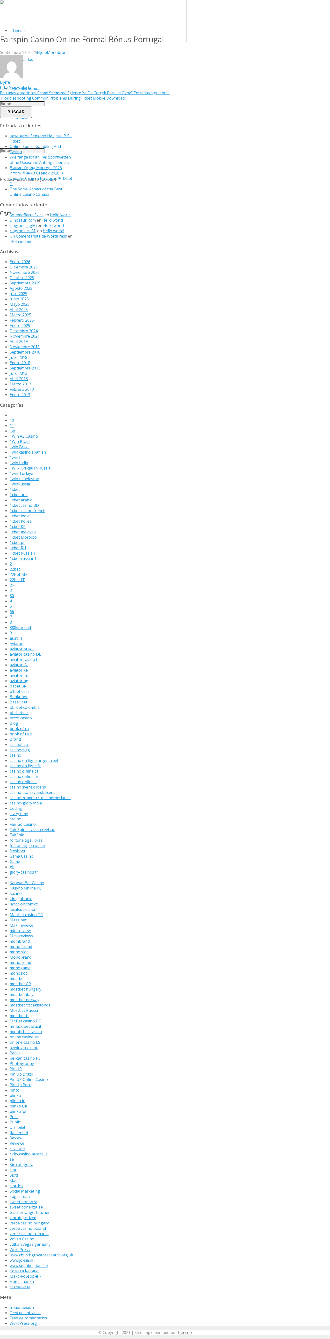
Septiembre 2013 (25, 368)
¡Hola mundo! (21, 241)
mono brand (21, 946)
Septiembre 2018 (25, 352)
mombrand (20, 941)
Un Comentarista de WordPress (38, 236)
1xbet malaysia (23, 532)
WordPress (20, 1249)
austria (16, 638)
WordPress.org (23, 1323)
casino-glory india (26, 803)
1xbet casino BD (24, 505)
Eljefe (42, 52)
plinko (15, 1095)
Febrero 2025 (22, 320)
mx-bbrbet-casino (26, 1031)
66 (12, 611)
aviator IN (19, 664)
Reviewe (17, 1143)
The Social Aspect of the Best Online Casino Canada (36, 191)
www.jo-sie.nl (21, 1260)
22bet (15, 569)
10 (12, 420)
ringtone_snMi (23, 230)
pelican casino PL (25, 1058)
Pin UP (16, 1068)
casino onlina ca (24, 771)
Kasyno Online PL (25, 888)
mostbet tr (19, 1015)
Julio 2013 (18, 373)
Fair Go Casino (23, 824)
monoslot (18, 973)
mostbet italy (21, 994)
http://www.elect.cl (16, 87)
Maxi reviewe (21, 925)
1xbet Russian (22, 553)
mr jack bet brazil (25, 1026)
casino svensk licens (28, 787)
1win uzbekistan (24, 478)
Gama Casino (21, 856)
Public (15, 1122)
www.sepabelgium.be (29, 1265)
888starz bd (20, 627)
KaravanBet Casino (27, 882)
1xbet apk (19, 494)
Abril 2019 (19, 341)
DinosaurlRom (23, 220)
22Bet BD (18, 574)
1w (12, 431)
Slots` (15, 1180)
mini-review (20, 930)
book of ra (19, 728)
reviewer (17, 1148)
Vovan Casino (22, 1239)
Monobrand (58, 52)
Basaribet (18, 702)
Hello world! (60, 214)
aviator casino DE (25, 654)
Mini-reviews (21, 936)
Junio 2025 (19, 299)
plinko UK (18, 1106)
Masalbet (18, 920)
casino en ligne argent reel (34, 760)
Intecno (185, 1332)
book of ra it (21, 734)
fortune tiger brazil (27, 840)
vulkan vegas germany (30, 1244)
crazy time (19, 813)
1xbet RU (18, 547)
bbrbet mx (19, 712)
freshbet (17, 851)
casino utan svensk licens (32, 792)
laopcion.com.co (24, 904)
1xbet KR (18, 526)
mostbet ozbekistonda (30, 1005)
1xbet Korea (21, 521)
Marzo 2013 (20, 384)
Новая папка (22, 1281)
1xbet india (19, 516)
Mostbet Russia (24, 1010)
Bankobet (19, 696)
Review (16, 1138)
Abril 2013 (19, 378)
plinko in (17, 1100)
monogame (20, 967)
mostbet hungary (25, 989)
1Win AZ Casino (24, 436)
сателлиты (20, 1286)
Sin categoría (21, 1164)
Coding (16, 808)
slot (13, 1170)
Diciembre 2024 (24, 330)
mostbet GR (20, 983)
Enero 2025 (20, 325)
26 (12, 585)
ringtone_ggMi (23, 225)
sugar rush (20, 1196)
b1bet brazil (20, 691)
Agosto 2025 (21, 288)
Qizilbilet (17, 1127)
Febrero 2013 (22, 389)
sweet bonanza (23, 1201)
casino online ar (24, 776)
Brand (15, 739)
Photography (22, 1063)
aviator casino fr (24, 659)
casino (15, 755)
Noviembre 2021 (25, 336)
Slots (14, 1175)
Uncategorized (23, 1217)
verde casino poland (28, 1228)
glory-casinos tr (24, 872)
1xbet (15, 489)
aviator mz (19, 675)
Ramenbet (19, 1132)
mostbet (17, 978)
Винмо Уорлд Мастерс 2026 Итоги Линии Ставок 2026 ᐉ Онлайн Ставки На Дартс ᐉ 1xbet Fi (41, 175)
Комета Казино (24, 1271)
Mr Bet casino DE (25, 1021)
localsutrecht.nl (23, 909)
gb (12, 866)
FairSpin (17, 835)
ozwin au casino (24, 1047)
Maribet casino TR (26, 914)
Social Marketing (25, 1191)
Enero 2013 (20, 394)
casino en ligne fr (25, 765)
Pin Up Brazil (21, 1074)
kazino (16, 893)
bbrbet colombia (25, 707)
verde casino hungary (29, 1223)
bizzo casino (21, 718)
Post (14, 1116)
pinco (15, 1090)
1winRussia (20, 484)
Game (15, 861)
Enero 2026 (20, 261)
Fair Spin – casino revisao (32, 829)
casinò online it (23, 781)
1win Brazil (19, 446)
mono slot (19, 952)
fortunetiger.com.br (27, 845)
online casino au (24, 1037)
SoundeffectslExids (26, 214)
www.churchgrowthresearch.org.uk (41, 1255)
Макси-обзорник (26, 1276)
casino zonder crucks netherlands (40, 797)
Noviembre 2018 (25, 346)
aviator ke (19, 670)
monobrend (20, 962)
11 (12, 425)
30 (12, 595)
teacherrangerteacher (30, 1212)
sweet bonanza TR (26, 1207)
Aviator (16, 643)
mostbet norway (24, 999)
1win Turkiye (21, 473)
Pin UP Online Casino (29, 1079)
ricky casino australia (29, 1154)
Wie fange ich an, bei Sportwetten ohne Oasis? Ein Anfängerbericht (40, 159)
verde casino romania (29, 1233)
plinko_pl (18, 1111)
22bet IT (17, 579)
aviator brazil (22, 648)
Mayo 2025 (19, 304)
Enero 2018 (20, 362)
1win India (19, 462)
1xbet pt (17, 542)
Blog (14, 723)
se (12, 1159)
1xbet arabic (21, 500)
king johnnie (21, 898)
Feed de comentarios (28, 1318)
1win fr (16, 457)
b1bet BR (18, 686)
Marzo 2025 (20, 315)
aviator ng (19, 680)
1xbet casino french (27, 510)
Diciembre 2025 (24, 267)
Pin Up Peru (20, 1084)
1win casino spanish (28, 452)
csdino (15, 819)
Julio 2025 (18, 293)
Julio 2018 (18, 357)
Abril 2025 (19, 309)
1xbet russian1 (23, 558)
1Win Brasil (20, 441)
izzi (12, 877)
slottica (16, 1185)
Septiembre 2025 (25, 283)
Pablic (15, 1053)
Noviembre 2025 (25, 272)
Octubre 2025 (22, 277)
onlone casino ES (25, 1042)
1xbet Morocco (23, 537)
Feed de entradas (25, 1312)
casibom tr (19, 744)
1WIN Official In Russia (30, 468)
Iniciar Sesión (22, 1307)
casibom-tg (20, 750)
